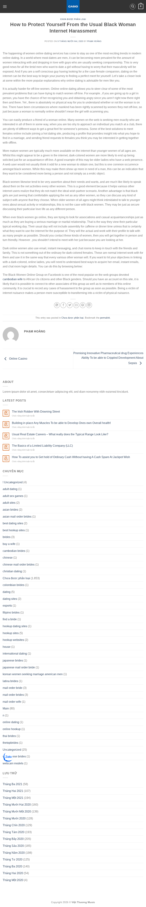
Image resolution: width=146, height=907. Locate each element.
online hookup (12, 729)
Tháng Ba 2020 (12, 866)
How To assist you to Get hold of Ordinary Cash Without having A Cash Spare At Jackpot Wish (71, 457)
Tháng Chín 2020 (14, 825)
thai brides (9, 736)
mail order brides (13, 694)
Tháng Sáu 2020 (13, 845)
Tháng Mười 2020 (14, 818)
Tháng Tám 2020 (13, 832)
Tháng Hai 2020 (13, 873)
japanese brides (13, 660)
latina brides (10, 681)
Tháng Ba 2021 (12, 784)
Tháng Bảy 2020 (13, 838)
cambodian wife (13, 279)
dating (7, 591)
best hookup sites (14, 530)
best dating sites (13, 523)
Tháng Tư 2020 (12, 859)
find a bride (10, 619)
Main (6, 708)
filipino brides (11, 612)
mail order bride (12, 687)
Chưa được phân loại (73, 19)
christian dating (12, 571)
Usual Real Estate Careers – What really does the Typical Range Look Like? (60, 434)
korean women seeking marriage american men (33, 674)
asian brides (10, 509)
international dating (15, 653)
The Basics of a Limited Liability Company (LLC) (42, 445)
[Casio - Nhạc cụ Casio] (73, 6)
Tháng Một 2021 (13, 797)
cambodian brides (14, 550)
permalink (105, 317)
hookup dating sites (15, 626)
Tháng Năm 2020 (14, 852)
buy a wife (9, 543)
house (7, 646)
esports (7, 605)
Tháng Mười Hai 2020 (17, 804)
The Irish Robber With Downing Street (36, 411)
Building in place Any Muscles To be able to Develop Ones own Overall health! (61, 422)
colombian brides (13, 584)
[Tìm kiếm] (132, 6)
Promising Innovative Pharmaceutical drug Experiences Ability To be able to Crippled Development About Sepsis (108, 358)
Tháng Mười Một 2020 (17, 811)
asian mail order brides (17, 516)
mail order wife (12, 701)
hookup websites (13, 639)
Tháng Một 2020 (13, 880)
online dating (11, 722)
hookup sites (11, 633)
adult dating (10, 489)
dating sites (10, 598)
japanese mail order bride (19, 667)
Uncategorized (12, 749)
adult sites (9, 502)
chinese (8, 557)
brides (7, 537)
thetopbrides (10, 742)
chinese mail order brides (19, 564)
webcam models (13, 763)
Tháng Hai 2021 (13, 790)
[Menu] (5, 6)
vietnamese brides (14, 756)
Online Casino (17, 358)
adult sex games (13, 495)
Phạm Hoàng (94, 41)
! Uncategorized (13, 482)
